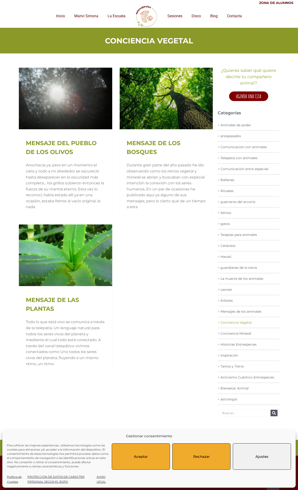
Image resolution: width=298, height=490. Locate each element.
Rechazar (201, 456)
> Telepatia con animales (237, 158)
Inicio (60, 16)
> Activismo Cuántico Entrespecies (246, 377)
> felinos (224, 213)
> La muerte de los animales (240, 278)
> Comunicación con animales (242, 147)
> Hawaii (224, 257)
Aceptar (141, 456)
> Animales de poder (234, 125)
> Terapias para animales (237, 235)
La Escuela (116, 16)
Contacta (234, 16)
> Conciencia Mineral (234, 333)
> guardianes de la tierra (237, 268)
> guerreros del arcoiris (236, 202)
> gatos (224, 224)
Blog (214, 16)
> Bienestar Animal (233, 388)
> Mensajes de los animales (239, 311)
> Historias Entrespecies (237, 344)
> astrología (227, 399)
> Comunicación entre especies (243, 169)
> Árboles (225, 300)
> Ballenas (226, 180)
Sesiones (174, 16)
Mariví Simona (86, 16)
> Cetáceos (226, 246)
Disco (196, 16)
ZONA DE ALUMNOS (276, 3)
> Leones (225, 289)
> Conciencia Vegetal (235, 322)
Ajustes (261, 456)
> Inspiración (228, 355)
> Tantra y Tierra (231, 366)
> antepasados (229, 136)
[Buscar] (274, 413)
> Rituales (226, 191)
